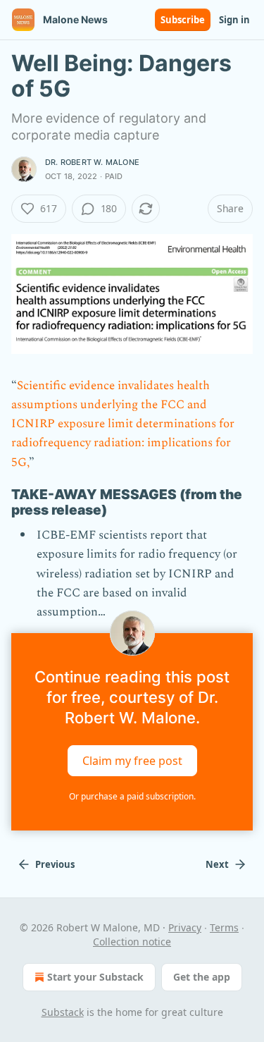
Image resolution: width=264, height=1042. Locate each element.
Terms (224, 927)
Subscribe (183, 19)
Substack (63, 1012)
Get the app (201, 976)
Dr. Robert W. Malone (92, 162)
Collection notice (132, 941)
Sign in (234, 19)
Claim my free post (132, 760)
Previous (55, 864)
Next (217, 864)
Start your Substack (95, 976)
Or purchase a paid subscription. (132, 796)
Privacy (184, 927)
